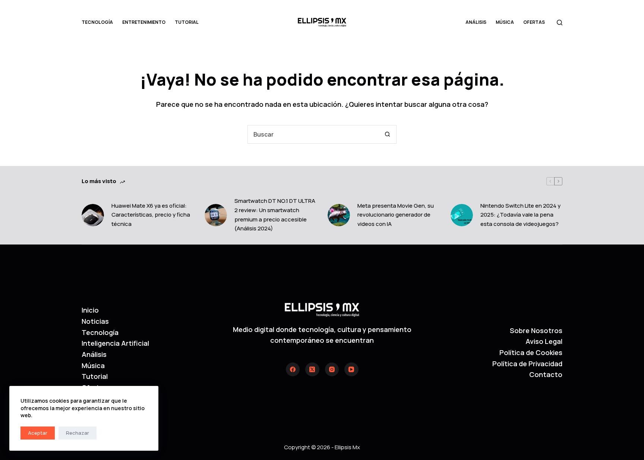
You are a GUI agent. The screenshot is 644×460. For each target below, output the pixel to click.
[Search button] (387, 134)
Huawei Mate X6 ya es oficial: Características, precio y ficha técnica (150, 215)
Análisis (475, 22)
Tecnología (97, 22)
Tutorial (187, 22)
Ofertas (534, 22)
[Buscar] (559, 22)
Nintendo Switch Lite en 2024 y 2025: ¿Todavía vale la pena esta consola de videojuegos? (520, 215)
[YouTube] (351, 369)
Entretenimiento (143, 22)
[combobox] (313, 134)
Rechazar (77, 432)
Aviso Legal (543, 341)
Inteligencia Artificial (115, 343)
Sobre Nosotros (536, 330)
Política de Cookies (530, 352)
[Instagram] (332, 369)
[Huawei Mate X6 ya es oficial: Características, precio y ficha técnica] (93, 215)
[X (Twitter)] (312, 369)
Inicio (90, 310)
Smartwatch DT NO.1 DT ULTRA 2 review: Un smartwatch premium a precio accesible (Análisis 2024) (274, 214)
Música (505, 22)
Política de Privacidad (527, 363)
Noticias (95, 321)
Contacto (545, 374)
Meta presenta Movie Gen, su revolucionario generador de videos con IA (395, 215)
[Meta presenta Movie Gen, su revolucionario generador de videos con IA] (339, 215)
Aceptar (37, 432)
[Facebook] (293, 369)
